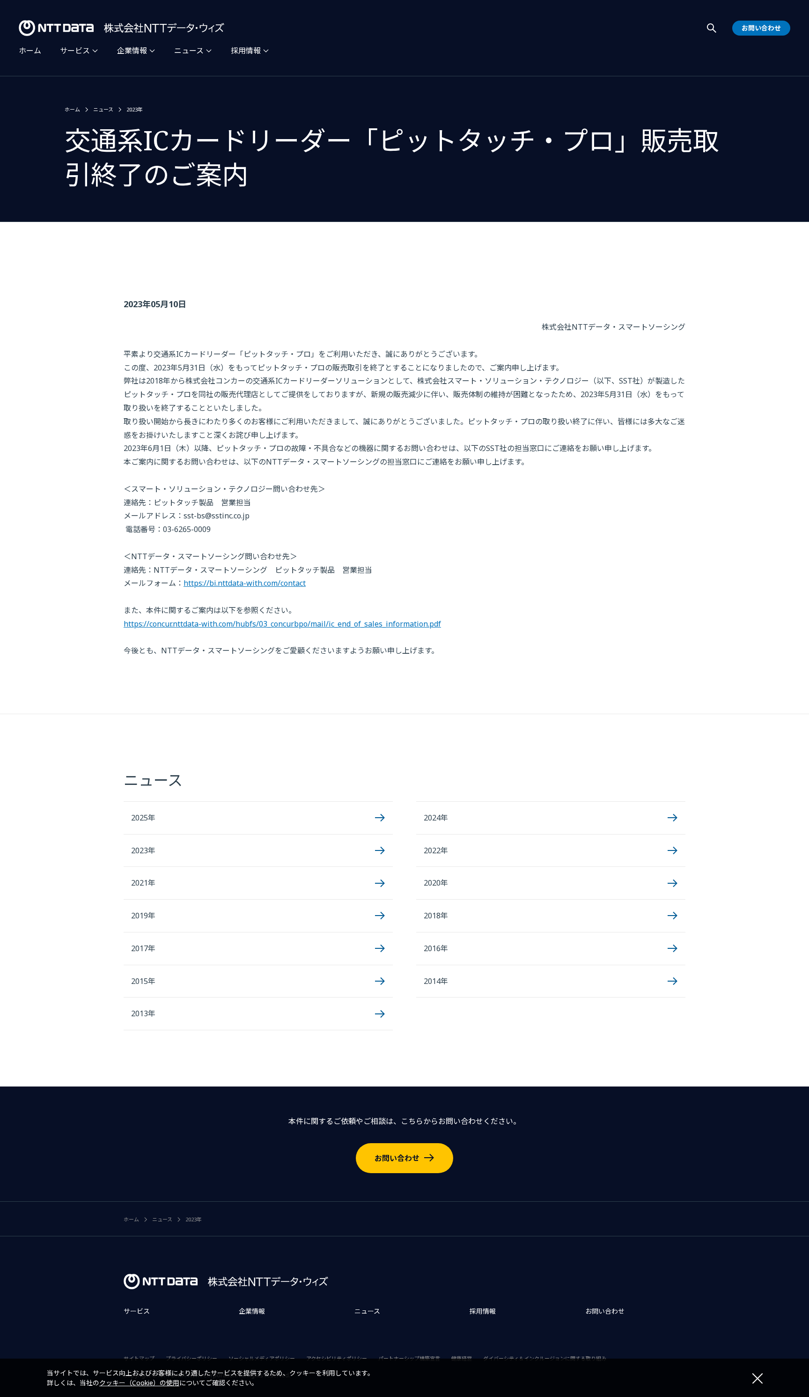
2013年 (143, 1013)
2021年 (143, 883)
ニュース (189, 50)
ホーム (30, 50)
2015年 (143, 981)
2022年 (436, 850)
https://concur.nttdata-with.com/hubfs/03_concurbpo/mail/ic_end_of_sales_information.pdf (282, 624)
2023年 (134, 109)
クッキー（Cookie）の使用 (139, 1382)
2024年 (436, 818)
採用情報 (246, 50)
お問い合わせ (397, 1158)
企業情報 (132, 50)
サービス (75, 50)
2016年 (436, 948)
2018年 (436, 915)
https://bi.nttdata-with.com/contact (245, 583)
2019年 (143, 915)
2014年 (436, 981)
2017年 (143, 948)
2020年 (436, 883)
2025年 (143, 818)
